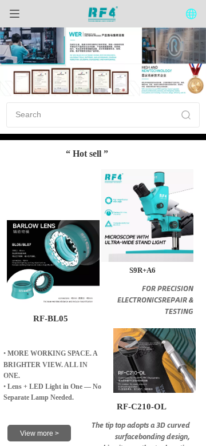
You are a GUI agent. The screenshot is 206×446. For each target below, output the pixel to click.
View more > (39, 433)
